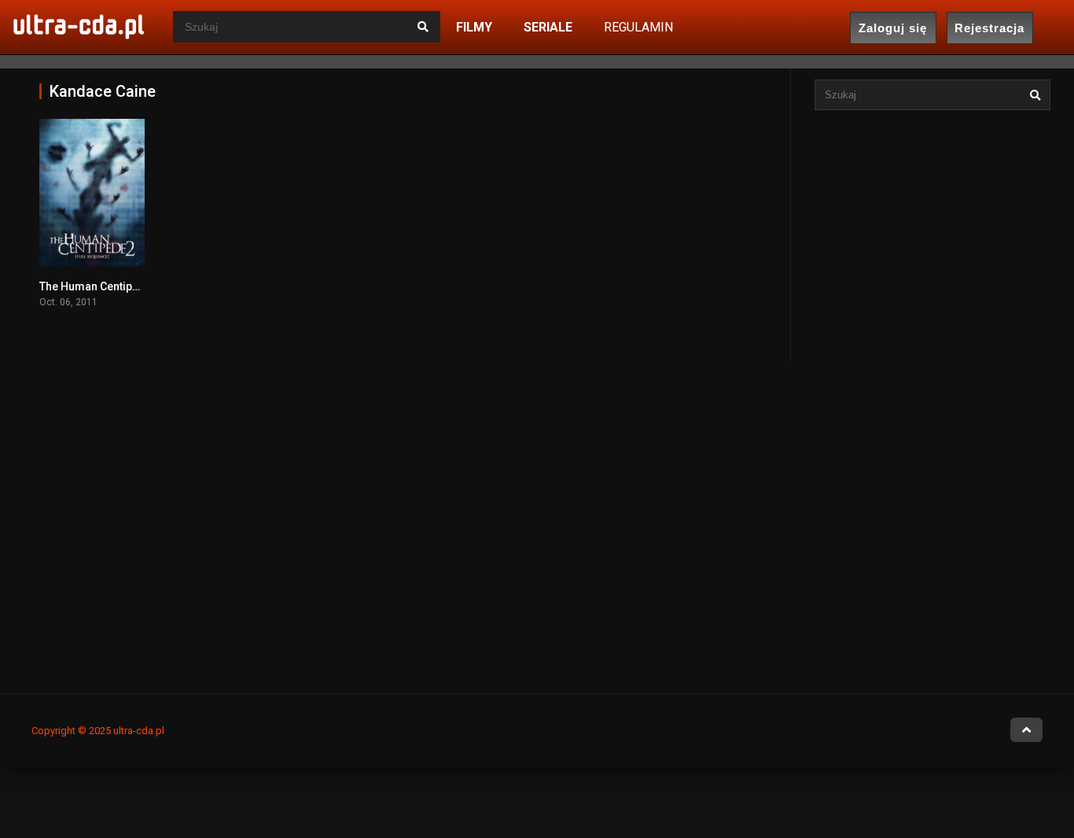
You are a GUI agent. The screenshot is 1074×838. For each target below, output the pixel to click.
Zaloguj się (893, 28)
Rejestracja (989, 28)
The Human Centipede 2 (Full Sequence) (141, 286)
